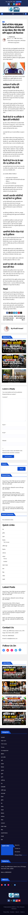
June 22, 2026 (8, 722)
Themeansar (13, 908)
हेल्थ (3, 568)
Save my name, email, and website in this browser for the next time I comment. (12, 451)
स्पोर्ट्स (3, 556)
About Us (17, 845)
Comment (5, 397)
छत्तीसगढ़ (3, 780)
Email (4, 432)
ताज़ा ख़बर (3, 793)
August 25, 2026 (9, 692)
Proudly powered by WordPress (10, 906)
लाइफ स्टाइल (5, 565)
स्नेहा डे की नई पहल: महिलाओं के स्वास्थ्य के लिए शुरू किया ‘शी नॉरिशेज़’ (13, 689)
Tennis (5, 558)
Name (4, 424)
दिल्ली (3, 21)
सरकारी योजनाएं (4, 833)
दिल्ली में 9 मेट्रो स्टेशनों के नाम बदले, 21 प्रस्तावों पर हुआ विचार (19, 318)
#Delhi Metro (19, 38)
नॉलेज (3, 575)
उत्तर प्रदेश (3, 757)
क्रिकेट (4, 540)
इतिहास (2, 753)
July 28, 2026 (8, 707)
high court (3, 740)
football (5, 561)
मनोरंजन (4, 553)
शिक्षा (3, 572)
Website (4, 440)
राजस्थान (3, 823)
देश (3, 529)
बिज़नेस (3, 549)
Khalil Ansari (12, 36)
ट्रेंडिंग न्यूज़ (4, 545)
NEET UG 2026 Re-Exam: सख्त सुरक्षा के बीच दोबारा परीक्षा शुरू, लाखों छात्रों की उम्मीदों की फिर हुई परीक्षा (13, 509)
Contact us (17, 848)
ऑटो (2, 760)
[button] (23, 13)
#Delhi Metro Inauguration (13, 40)
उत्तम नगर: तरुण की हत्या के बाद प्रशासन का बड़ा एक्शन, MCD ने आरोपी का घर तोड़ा (8, 318)
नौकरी (3, 579)
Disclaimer (17, 851)
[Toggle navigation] (13, 14)
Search (4, 464)
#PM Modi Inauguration (13, 42)
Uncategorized (4, 750)
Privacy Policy (18, 855)
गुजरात (2, 770)
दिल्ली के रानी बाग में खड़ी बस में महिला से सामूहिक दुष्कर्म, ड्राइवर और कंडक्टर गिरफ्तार (13, 378)
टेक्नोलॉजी (3, 786)
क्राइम (2, 763)
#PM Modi (23, 40)
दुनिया (3, 533)
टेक (1, 783)
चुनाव (3, 536)
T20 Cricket (6, 542)
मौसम (2, 819)
